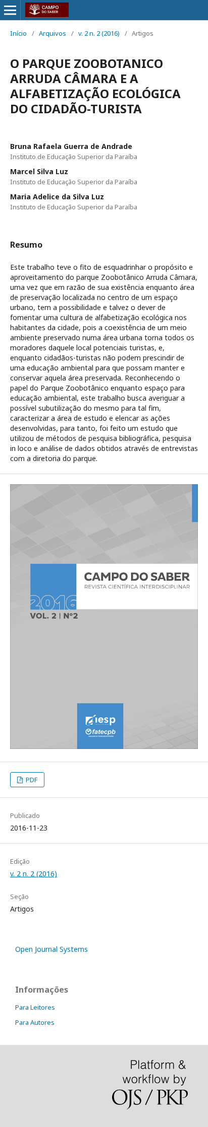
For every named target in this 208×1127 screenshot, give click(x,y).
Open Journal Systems (51, 949)
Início (18, 33)
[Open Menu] (10, 10)
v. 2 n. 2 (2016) (99, 33)
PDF (30, 779)
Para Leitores (35, 1007)
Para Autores (35, 1022)
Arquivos (52, 33)
